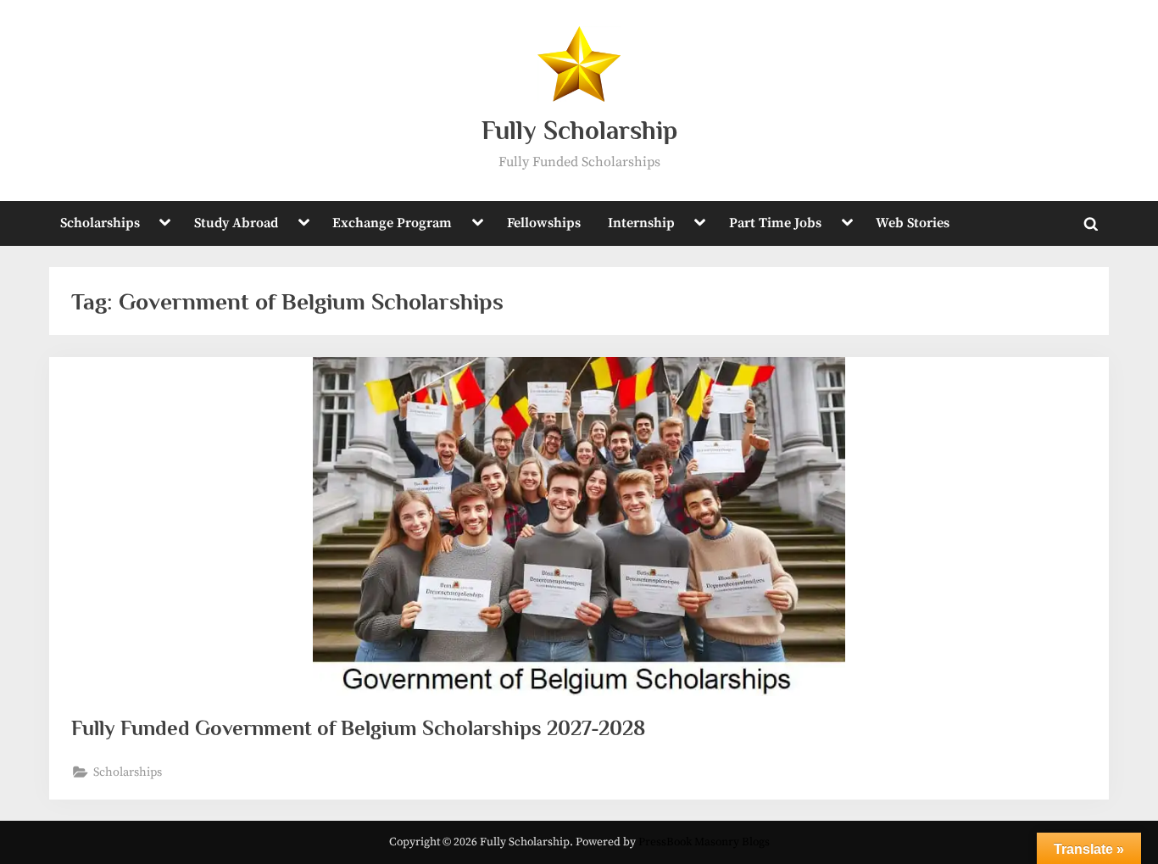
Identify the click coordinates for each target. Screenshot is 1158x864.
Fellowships (544, 223)
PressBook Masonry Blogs (704, 842)
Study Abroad (236, 223)
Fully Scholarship (579, 130)
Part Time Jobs (775, 223)
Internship (641, 223)
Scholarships (100, 223)
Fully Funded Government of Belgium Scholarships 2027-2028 (358, 727)
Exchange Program (392, 223)
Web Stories (912, 223)
